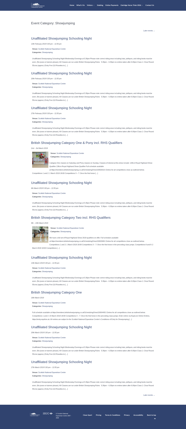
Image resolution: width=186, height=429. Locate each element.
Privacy (127, 415)
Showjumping (47, 52)
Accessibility (138, 415)
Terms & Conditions (112, 415)
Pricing (98, 415)
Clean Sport (87, 415)
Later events (149, 31)
